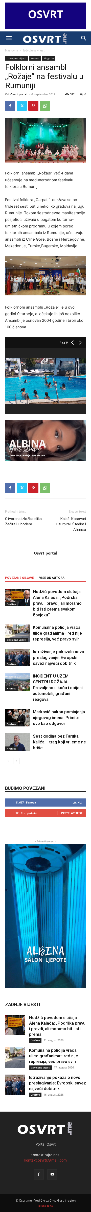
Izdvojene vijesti (34, 50)
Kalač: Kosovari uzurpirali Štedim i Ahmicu (71, 524)
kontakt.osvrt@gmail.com (45, 1160)
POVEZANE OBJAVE (19, 578)
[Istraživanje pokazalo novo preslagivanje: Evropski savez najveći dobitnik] (17, 657)
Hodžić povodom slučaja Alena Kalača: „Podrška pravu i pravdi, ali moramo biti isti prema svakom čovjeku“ (57, 603)
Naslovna (11, 50)
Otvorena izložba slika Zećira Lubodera (23, 521)
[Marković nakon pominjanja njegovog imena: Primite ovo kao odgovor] (17, 717)
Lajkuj (77, 802)
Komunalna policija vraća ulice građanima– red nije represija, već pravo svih (57, 633)
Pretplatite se (71, 813)
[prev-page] (8, 761)
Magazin (49, 58)
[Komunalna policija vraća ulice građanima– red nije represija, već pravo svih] (17, 633)
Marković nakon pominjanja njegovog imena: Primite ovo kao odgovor (59, 717)
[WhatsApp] (45, 106)
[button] (9, 38)
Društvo (11, 604)
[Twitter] (22, 106)
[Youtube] (52, 1174)
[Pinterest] (33, 106)
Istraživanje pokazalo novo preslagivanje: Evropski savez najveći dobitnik (58, 657)
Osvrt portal (18, 94)
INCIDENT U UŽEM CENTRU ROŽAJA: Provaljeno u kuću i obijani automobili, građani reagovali (58, 687)
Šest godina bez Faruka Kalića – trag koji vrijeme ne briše (59, 742)
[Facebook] (10, 106)
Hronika (11, 688)
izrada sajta (45, 1205)
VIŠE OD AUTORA (51, 578)
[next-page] (16, 761)
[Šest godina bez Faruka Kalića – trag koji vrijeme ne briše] (17, 742)
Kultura (35, 58)
